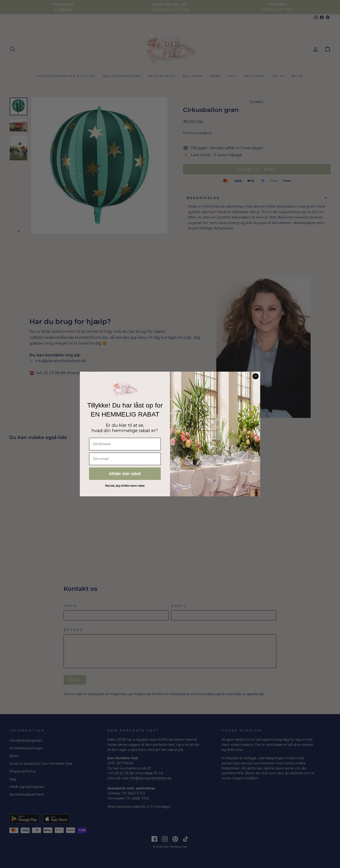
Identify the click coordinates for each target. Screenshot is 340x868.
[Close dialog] (255, 376)
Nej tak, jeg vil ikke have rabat (125, 485)
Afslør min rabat (125, 473)
